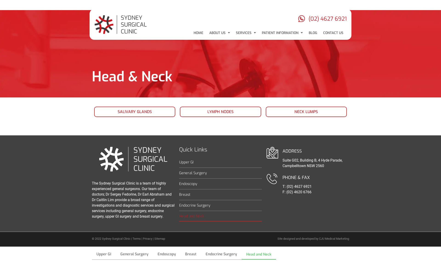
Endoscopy (188, 183)
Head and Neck (191, 216)
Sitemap (159, 238)
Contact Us (333, 33)
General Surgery (193, 173)
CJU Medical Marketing (334, 238)
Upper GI (186, 162)
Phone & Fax (296, 177)
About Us (217, 33)
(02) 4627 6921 (327, 19)
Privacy (147, 238)
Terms (137, 238)
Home (198, 33)
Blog (313, 33)
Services (244, 33)
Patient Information (280, 33)
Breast (184, 194)
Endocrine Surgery (194, 205)
